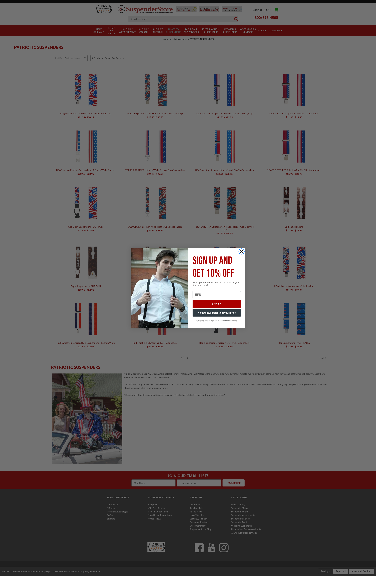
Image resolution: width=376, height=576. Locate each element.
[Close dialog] (241, 251)
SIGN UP (216, 304)
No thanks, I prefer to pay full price (217, 313)
